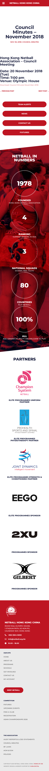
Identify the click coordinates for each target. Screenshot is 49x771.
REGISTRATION (10, 716)
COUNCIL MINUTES (11, 743)
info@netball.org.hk (16, 639)
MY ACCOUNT (9, 679)
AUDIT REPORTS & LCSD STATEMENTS (19, 739)
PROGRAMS (8, 664)
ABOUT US (8, 660)
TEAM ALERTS (24, 104)
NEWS (24, 114)
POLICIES (7, 754)
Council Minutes (31, 42)
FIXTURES (24, 132)
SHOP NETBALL (13, 690)
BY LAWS (7, 747)
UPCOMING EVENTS (12, 708)
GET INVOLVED (10, 672)
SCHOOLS (7, 668)
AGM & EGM (8, 750)
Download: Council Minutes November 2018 (19, 85)
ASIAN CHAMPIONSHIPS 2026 (15, 719)
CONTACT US (24, 123)
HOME (6, 657)
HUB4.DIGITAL (34, 766)
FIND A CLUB (9, 712)
